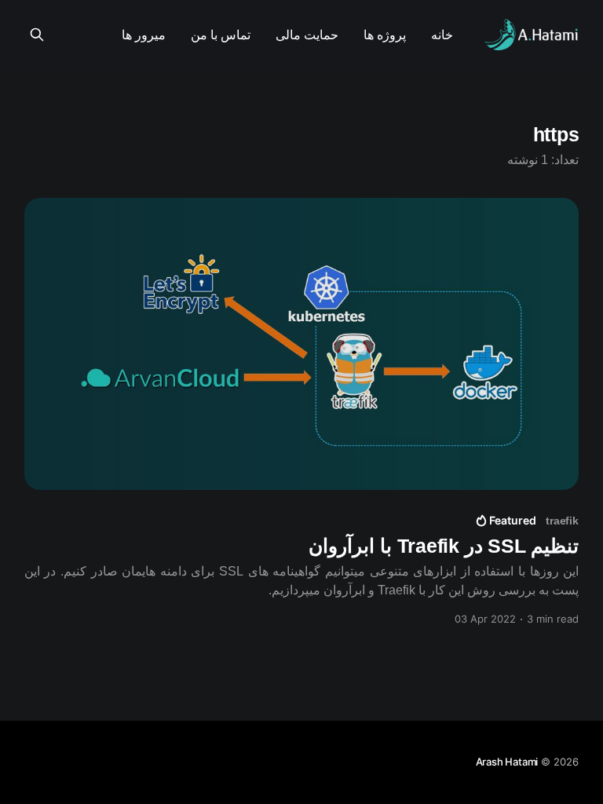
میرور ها (144, 35)
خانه (442, 35)
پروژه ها (385, 35)
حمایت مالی (307, 35)
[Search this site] (36, 34)
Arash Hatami (507, 761)
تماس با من (220, 35)
